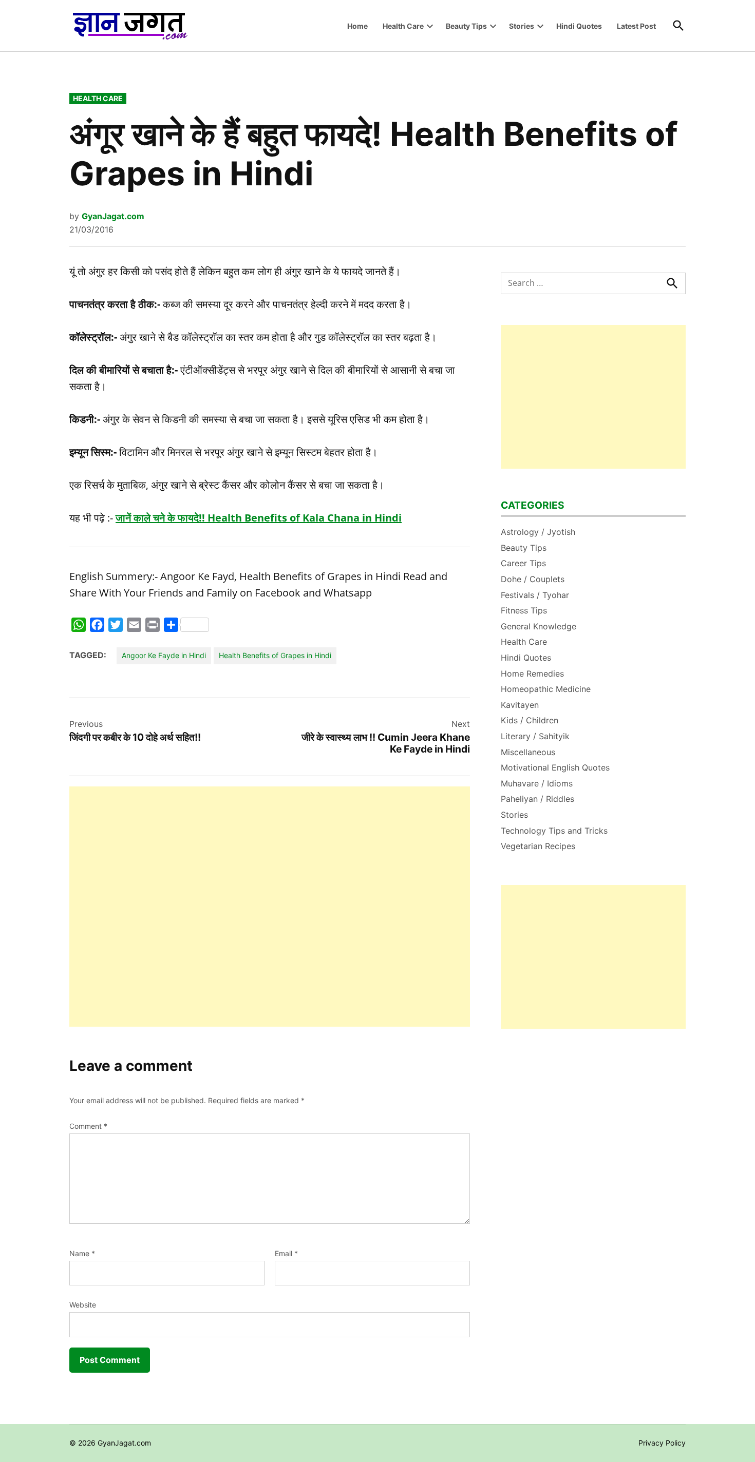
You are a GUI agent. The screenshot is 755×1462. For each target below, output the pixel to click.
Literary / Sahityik (535, 736)
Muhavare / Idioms (537, 783)
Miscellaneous (528, 752)
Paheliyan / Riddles (537, 799)
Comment (88, 1126)
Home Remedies (532, 673)
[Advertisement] (269, 906)
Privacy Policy (662, 1442)
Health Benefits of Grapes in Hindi (275, 655)
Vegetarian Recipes (538, 846)
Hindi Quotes (579, 26)
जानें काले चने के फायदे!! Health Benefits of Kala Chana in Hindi (259, 518)
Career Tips (523, 563)
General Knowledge (538, 626)
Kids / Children (529, 720)
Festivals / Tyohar (535, 595)
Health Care (403, 26)
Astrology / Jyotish (538, 532)
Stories (521, 26)
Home (357, 26)
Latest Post (636, 26)
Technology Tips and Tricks (554, 830)
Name (82, 1253)
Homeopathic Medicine (546, 689)
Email (286, 1253)
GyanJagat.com (113, 216)
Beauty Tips (466, 26)
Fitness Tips (524, 610)
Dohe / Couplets (532, 579)
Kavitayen (520, 705)
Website (82, 1304)
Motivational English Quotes (555, 767)
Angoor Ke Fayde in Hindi (164, 655)
